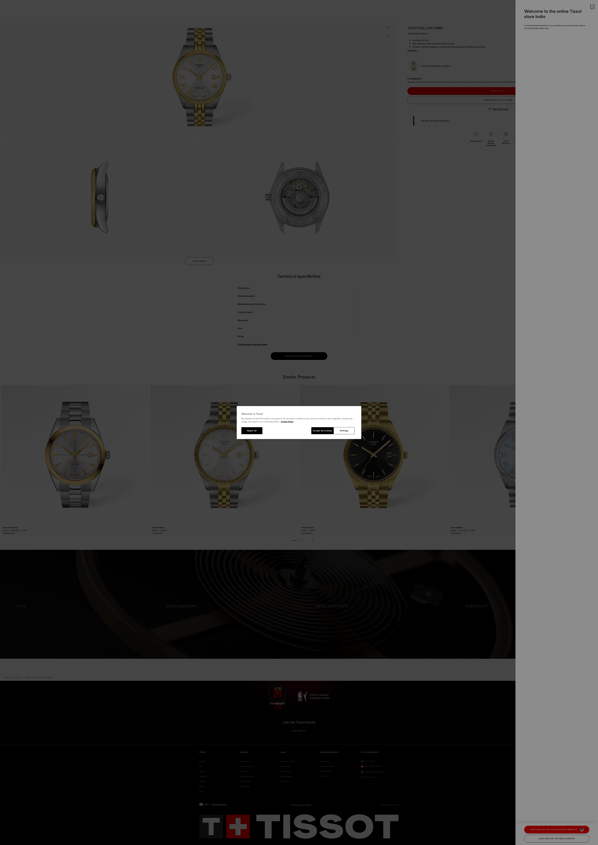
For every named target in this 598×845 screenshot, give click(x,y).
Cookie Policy (287, 421)
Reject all (252, 430)
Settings (344, 430)
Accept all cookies (322, 430)
